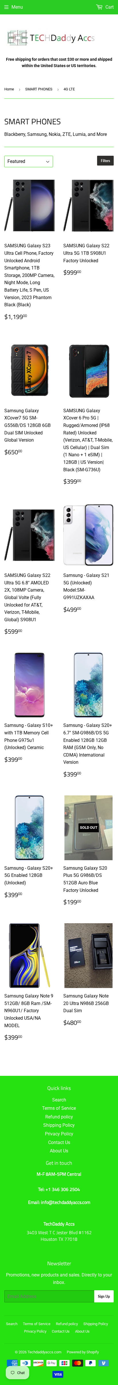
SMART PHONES (38, 89)
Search (59, 1100)
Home (9, 89)
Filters (105, 161)
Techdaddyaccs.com (44, 1352)
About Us (59, 1151)
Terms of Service (59, 1108)
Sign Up (104, 1296)
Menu (17, 7)
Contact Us (59, 1142)
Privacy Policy (59, 1134)
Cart (109, 7)
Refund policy (59, 1117)
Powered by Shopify (83, 1352)
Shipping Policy (59, 1125)
